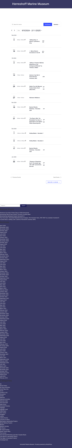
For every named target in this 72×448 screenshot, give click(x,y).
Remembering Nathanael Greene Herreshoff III (12, 216)
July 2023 (2, 263)
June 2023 (3, 264)
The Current (3, 433)
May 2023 (2, 266)
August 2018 (3, 347)
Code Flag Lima (4, 389)
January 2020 (3, 332)
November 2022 (4, 274)
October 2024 (4, 242)
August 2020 (3, 320)
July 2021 (2, 301)
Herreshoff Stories (5, 406)
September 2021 (4, 298)
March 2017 (3, 357)
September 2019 (4, 335)
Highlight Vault (4, 409)
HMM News (3, 411)
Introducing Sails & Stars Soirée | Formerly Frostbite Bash (15, 214)
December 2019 (4, 334)
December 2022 (4, 273)
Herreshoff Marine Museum (30, 4)
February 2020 (4, 330)
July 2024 (2, 246)
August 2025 (3, 232)
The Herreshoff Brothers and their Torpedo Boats (13, 434)
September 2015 (4, 362)
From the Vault (4, 402)
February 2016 (4, 361)
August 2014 (3, 374)
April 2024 (3, 251)
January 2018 (3, 352)
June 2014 (2, 376)
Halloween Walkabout (34, 97)
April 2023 (3, 268)
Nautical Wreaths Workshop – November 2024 (34, 108)
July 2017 (2, 356)
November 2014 (4, 369)
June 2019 (2, 340)
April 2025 (3, 235)
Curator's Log (3, 392)
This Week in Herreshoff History (8, 438)
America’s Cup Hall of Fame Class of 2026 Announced (14, 212)
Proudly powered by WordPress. (43, 444)
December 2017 (4, 354)
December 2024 (4, 239)
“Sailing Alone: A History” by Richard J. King (34, 41)
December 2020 (4, 313)
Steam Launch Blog (5, 431)
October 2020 (4, 317)
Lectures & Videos (5, 419)
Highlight (2, 407)
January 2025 (3, 237)
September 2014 (4, 373)
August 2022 (3, 279)
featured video (4, 401)
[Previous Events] (12, 30)
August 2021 (3, 300)
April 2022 (3, 286)
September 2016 (4, 359)
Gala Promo (3, 404)
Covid (1, 390)
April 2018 (2, 351)
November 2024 (4, 241)
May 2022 (2, 285)
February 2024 (4, 254)
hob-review (3, 412)
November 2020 (4, 315)
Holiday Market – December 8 (36, 140)
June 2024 (3, 247)
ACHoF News (3, 385)
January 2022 (3, 291)
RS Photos (2, 428)
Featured (2, 397)
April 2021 (2, 307)
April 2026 (3, 225)
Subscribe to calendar (53, 182)
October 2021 (3, 296)
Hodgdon (2, 414)
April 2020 (3, 327)
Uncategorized (4, 440)
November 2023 (4, 256)
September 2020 (4, 318)
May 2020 (2, 325)
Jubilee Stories (4, 418)
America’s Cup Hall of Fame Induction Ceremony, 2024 (34, 76)
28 (0, 384)
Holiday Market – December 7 (36, 133)
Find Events (48, 24)
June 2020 (3, 323)
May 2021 (2, 305)
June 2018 (2, 349)
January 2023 (3, 271)
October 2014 (3, 371)
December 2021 (4, 293)
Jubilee (2, 416)
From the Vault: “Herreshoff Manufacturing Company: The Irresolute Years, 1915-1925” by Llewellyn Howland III (29, 217)
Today (18, 30)
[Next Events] (14, 30)
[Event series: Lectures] (24, 39)
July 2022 (2, 281)
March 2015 (3, 366)
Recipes (2, 424)
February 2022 (4, 290)
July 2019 (2, 339)
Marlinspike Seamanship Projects (9, 421)
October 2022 (4, 276)
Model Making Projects (6, 423)
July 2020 (2, 322)
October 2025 (4, 230)
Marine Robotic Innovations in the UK (34, 51)
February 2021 (4, 310)
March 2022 (3, 288)
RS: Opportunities (4, 429)
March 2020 (3, 329)
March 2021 (3, 308)
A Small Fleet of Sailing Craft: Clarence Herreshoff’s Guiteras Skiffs (18, 219)
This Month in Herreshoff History (8, 436)
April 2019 (2, 342)
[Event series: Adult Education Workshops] (24, 107)
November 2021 (4, 295)
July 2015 (2, 364)
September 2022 (4, 278)
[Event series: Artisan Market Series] (25, 133)
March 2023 (3, 269)
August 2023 (3, 261)
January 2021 (3, 312)
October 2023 (4, 257)
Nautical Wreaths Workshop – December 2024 (34, 150)
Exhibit (2, 396)
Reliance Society (4, 426)
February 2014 (4, 378)
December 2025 (4, 227)
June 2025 (3, 234)
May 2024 (2, 249)
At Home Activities (5, 387)
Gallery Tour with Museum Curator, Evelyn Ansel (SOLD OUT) (35, 88)
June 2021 (2, 303)
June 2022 (3, 283)
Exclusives (3, 394)
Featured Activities (5, 399)
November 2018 (4, 345)
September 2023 (4, 259)
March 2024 (3, 252)
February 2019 (4, 344)
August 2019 (3, 337)
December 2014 (4, 367)
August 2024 (3, 244)
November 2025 (4, 229)
